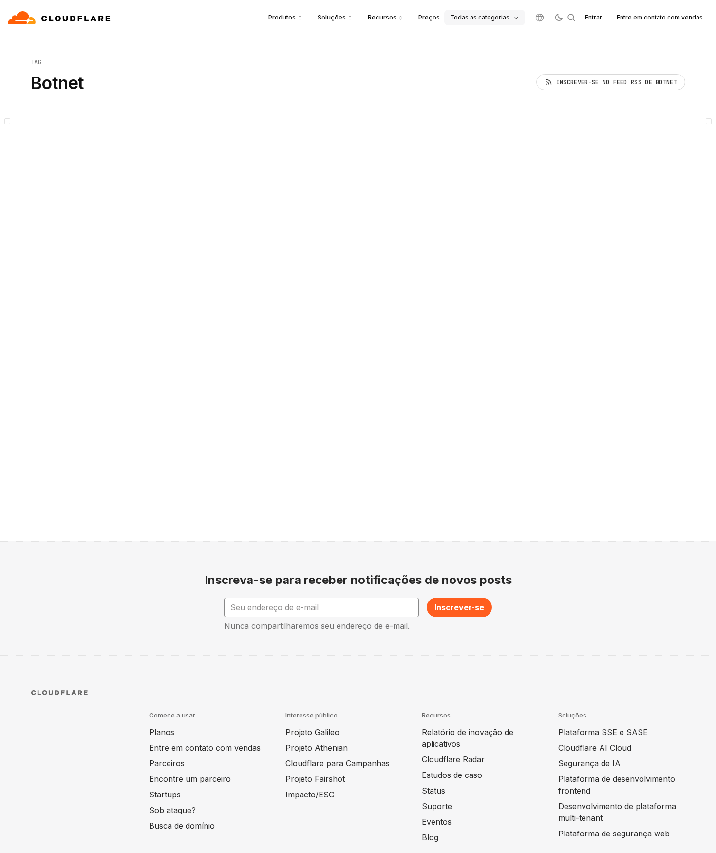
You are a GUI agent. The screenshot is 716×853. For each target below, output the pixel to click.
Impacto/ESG (310, 794)
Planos (161, 732)
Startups (165, 794)
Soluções (332, 17)
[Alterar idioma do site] (539, 17)
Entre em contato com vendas (660, 17)
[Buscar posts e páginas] (571, 17)
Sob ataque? (172, 810)
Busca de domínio (182, 826)
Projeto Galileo (312, 732)
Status (433, 790)
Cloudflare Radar (453, 759)
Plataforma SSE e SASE (603, 732)
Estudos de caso (452, 775)
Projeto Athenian (316, 748)
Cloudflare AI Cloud (594, 748)
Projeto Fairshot (315, 779)
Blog (430, 837)
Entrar (593, 17)
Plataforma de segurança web (614, 833)
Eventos (437, 822)
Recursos (382, 17)
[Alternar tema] (558, 17)
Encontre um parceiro (190, 779)
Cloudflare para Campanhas (337, 763)
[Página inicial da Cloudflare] (60, 17)
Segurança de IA (589, 763)
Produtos (282, 17)
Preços (429, 17)
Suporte (437, 806)
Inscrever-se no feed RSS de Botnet (616, 82)
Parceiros (167, 763)
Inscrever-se (459, 607)
